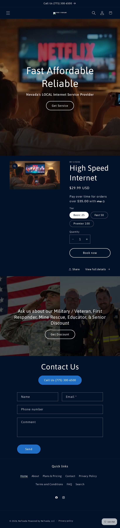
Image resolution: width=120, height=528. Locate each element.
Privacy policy (66, 521)
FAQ (69, 484)
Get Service (60, 105)
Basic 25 (79, 215)
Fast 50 (99, 215)
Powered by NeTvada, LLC (41, 521)
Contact (70, 476)
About (35, 476)
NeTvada (22, 521)
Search (80, 484)
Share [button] (76, 269)
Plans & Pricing (52, 476)
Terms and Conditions (49, 484)
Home (24, 476)
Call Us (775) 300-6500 (60, 380)
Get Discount (60, 334)
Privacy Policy (88, 476)
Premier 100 (81, 223)
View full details (95, 269)
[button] (8, 13)
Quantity (74, 231)
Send (28, 449)
